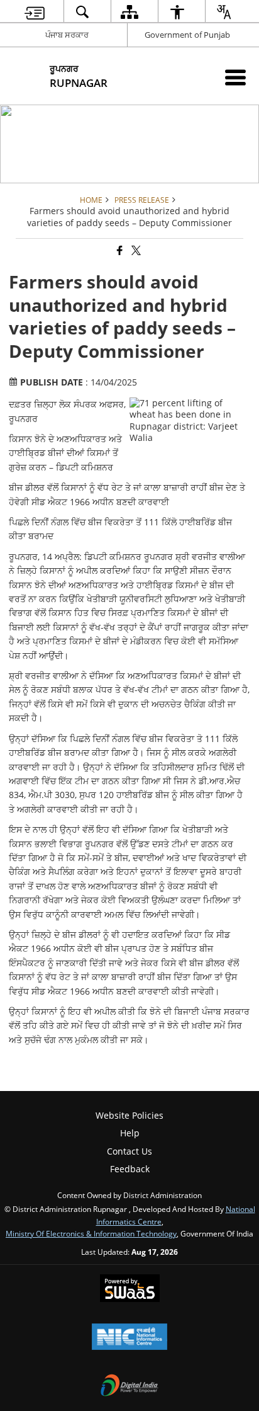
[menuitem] (34, 11)
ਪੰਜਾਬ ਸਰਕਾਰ (67, 34)
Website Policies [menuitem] (129, 1115)
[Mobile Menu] (235, 77)
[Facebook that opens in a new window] (119, 251)
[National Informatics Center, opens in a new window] (129, 1338)
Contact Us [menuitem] (129, 1151)
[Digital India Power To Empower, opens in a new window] (129, 1386)
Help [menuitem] (130, 1133)
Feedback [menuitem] (130, 1169)
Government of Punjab (187, 34)
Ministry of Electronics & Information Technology (91, 1233)
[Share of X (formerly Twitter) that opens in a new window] (135, 251)
